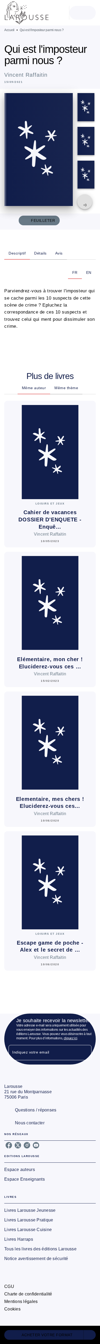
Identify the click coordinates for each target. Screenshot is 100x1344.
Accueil (9, 30)
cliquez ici (70, 1038)
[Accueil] (26, 12)
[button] (50, 1335)
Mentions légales (21, 1301)
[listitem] (8, 1145)
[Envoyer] (85, 1052)
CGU (9, 1286)
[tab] (17, 253)
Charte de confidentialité (28, 1294)
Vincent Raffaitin (25, 75)
